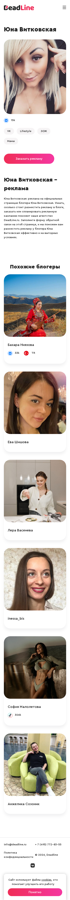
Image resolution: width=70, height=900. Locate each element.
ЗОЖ (44, 131)
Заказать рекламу (29, 158)
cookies (46, 880)
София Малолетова (24, 706)
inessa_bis (16, 618)
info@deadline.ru (15, 844)
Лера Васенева (20, 530)
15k (13, 120)
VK (9, 131)
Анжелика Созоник (23, 804)
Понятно (35, 892)
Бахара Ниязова (21, 345)
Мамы (11, 141)
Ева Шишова (18, 442)
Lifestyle (25, 131)
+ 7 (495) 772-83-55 (48, 844)
